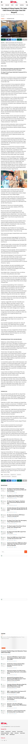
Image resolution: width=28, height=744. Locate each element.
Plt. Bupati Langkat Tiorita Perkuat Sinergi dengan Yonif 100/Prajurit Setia (16, 526)
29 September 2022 (10, 18)
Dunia (16, 5)
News (12, 5)
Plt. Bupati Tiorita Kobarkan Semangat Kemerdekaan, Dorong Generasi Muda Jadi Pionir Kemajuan (13, 69)
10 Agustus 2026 (11, 534)
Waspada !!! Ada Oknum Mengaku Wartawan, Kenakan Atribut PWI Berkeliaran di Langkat (17, 705)
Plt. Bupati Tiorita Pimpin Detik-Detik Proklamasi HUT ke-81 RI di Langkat (15, 496)
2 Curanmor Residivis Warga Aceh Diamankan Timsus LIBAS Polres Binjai (14, 651)
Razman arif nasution (6, 476)
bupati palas (6, 474)
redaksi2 (2, 18)
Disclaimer (17, 733)
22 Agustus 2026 (5, 654)
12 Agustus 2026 (11, 523)
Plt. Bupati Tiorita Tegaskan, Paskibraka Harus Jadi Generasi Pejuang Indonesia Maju (16, 502)
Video (7, 734)
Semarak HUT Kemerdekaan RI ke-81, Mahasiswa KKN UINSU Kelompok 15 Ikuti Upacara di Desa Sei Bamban (16, 679)
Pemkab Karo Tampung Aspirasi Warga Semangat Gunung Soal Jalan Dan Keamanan (15, 665)
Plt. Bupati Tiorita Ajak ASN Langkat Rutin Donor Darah (16, 532)
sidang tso (14, 476)
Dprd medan (22, 733)
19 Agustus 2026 (11, 694)
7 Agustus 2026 (10, 540)
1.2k (16, 492)
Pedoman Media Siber (5, 733)
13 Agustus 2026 (11, 517)
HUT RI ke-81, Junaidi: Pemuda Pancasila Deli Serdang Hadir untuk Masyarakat (16, 711)
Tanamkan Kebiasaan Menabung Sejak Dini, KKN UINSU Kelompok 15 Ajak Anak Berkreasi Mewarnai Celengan (17, 686)
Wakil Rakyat (12, 734)
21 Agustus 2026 (11, 661)
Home (2, 5)
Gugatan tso (13, 474)
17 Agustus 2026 (11, 498)
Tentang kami (8, 731)
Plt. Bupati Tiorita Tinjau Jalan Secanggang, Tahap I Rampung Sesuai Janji (17, 521)
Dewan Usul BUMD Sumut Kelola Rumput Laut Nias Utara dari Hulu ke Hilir (16, 538)
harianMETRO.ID (7, 726)
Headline (7, 5)
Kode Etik (14, 731)
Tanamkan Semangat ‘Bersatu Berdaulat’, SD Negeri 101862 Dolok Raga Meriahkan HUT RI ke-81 (17, 509)
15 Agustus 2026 (11, 512)
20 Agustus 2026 (11, 681)
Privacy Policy (20, 731)
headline (19, 474)
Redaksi (2, 731)
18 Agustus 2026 (11, 492)
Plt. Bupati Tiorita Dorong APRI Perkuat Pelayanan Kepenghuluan (16, 515)
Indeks (12, 733)
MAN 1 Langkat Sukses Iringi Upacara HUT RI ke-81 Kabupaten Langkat (16, 692)
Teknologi (2, 734)
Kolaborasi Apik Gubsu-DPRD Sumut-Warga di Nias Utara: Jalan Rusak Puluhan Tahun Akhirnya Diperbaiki (17, 544)
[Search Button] (25, 551)
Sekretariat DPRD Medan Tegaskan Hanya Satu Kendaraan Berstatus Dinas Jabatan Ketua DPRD (16, 658)
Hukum (3, 648)
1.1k (10, 654)
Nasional (22, 5)
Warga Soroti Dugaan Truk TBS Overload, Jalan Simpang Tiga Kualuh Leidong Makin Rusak (16, 672)
